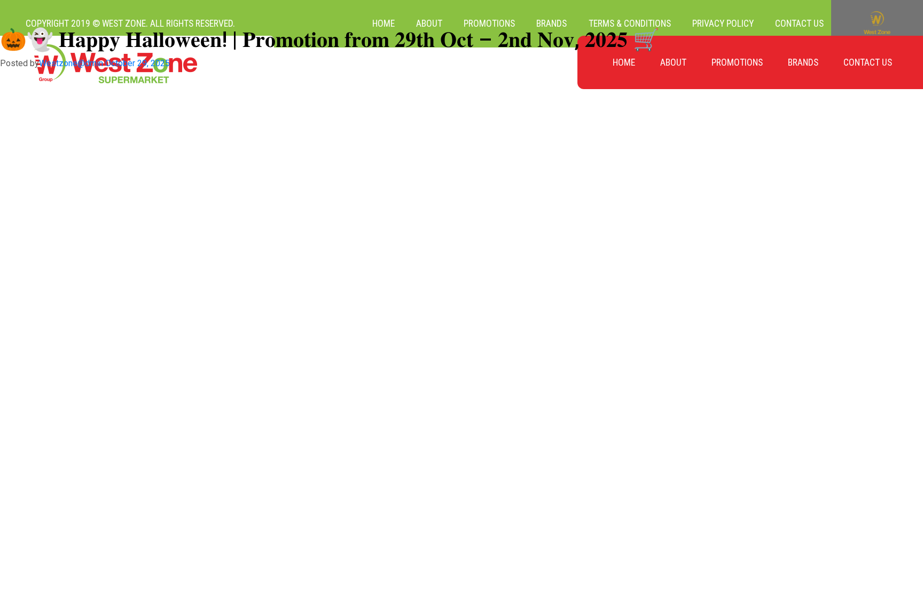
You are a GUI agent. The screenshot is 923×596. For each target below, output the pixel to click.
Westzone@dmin (71, 63)
